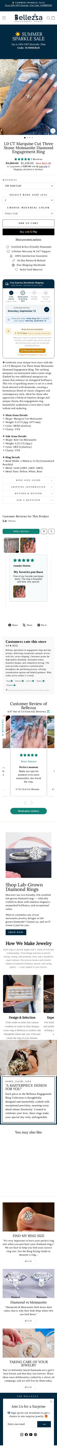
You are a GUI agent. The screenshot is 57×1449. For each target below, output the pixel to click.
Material (10, 180)
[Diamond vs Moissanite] (28, 1283)
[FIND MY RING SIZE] (28, 1216)
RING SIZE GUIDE (28, 480)
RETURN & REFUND (28, 493)
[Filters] (44, 531)
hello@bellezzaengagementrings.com (32, 355)
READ (28, 1261)
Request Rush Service (33, 351)
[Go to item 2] (27, 545)
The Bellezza (28, 1396)
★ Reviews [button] (3, 727)
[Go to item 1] (11, 545)
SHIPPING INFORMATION (28, 487)
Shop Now (16, 932)
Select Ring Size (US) (28, 195)
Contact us (32, 921)
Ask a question (28, 500)
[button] (22, 159)
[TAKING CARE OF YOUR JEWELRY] (28, 1343)
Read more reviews (28, 811)
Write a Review (21, 531)
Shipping (18, 169)
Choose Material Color (28, 208)
